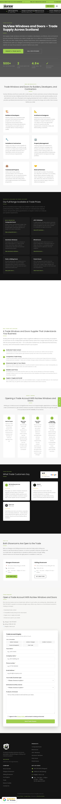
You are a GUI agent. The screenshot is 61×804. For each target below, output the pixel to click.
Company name (11, 656)
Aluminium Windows (37, 755)
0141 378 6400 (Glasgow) (40, 768)
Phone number (11, 663)
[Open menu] (57, 6)
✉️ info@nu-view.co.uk (9, 626)
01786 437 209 (39, 568)
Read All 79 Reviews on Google (30, 525)
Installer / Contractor (46, 642)
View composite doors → (11, 232)
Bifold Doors (35, 749)
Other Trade (30, 645)
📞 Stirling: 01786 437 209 (9, 624)
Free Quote (50, 6)
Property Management (14, 645)
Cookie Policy (27, 796)
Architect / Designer (30, 642)
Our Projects (6, 777)
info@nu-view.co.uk (38, 774)
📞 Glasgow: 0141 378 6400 (9, 622)
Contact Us (6, 786)
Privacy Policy (21, 716)
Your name (10, 648)
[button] (9, 799)
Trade (4, 780)
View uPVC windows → (39, 230)
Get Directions (11, 576)
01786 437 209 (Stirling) (40, 771)
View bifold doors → (38, 251)
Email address (10, 670)
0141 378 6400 (11, 568)
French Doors (35, 761)
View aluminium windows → (12, 251)
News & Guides (7, 783)
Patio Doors (35, 758)
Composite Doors (36, 747)
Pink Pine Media (40, 796)
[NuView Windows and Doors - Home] (8, 6)
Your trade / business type (13, 677)
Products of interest (12, 692)
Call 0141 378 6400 (33, 51)
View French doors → (39, 270)
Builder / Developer (14, 642)
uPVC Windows (36, 752)
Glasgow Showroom (8, 771)
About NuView (7, 768)
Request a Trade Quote (13, 51)
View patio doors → (10, 270)
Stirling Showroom (8, 774)
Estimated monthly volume (14, 684)
